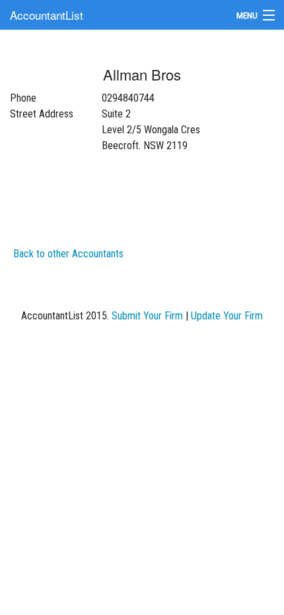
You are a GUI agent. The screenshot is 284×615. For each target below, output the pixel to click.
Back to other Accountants (68, 253)
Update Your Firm (227, 315)
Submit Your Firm (147, 315)
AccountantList (46, 15)
